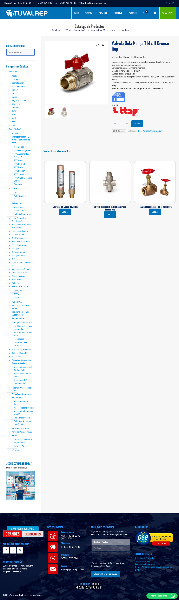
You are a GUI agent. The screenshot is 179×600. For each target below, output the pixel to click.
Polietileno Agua (19, 276)
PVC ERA (16, 283)
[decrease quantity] (114, 124)
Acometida (19, 147)
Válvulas (15, 450)
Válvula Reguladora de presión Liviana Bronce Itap (110, 208)
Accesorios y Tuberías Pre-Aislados (21, 226)
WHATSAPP (167, 13)
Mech (14, 118)
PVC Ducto (18, 167)
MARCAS (13, 72)
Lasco (14, 97)
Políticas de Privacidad (145, 558)
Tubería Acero (20, 383)
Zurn (14, 111)
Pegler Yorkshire (19, 100)
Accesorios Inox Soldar (24, 408)
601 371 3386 (46, 3)
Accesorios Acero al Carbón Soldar (23, 368)
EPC (16, 193)
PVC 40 (17, 294)
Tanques (18, 184)
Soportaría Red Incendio (20, 343)
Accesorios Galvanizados (20, 209)
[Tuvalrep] (27, 13)
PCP (13, 114)
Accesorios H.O (20, 380)
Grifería (15, 259)
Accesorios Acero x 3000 (22, 375)
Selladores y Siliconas (21, 349)
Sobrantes (16, 356)
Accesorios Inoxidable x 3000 (23, 412)
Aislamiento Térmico (21, 241)
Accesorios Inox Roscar (21, 402)
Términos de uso (142, 561)
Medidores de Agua (20, 269)
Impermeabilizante (20, 231)
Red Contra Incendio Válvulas (23, 334)
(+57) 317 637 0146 (67, 3)
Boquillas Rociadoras (23, 322)
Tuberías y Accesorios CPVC (21, 389)
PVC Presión (19, 171)
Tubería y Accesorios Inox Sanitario (23, 422)
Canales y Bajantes (22, 150)
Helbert (15, 90)
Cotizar (137, 124)
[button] (103, 45)
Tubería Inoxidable (22, 418)
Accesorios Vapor (19, 245)
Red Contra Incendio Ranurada (23, 327)
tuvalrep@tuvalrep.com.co (93, 3)
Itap (140, 131)
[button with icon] (6, 550)
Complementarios (20, 252)
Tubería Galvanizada (23, 214)
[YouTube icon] (169, 3)
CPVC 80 (18, 291)
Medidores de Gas (19, 272)
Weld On (15, 107)
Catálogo (56, 30)
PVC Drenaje (19, 164)
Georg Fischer (18, 83)
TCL (13, 125)
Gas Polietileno (18, 238)
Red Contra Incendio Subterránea (20, 313)
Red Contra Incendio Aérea (20, 307)
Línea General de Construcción (19, 219)
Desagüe (15, 248)
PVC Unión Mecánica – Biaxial (24, 179)
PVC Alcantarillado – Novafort (23, 155)
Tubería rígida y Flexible (21, 197)
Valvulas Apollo (21, 446)
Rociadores (19, 339)
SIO (13, 121)
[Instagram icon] (173, 3)
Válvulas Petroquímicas (22, 432)
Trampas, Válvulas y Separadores (23, 441)
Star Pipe (16, 104)
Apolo (14, 76)
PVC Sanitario (20, 174)
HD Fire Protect (18, 86)
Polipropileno (17, 279)
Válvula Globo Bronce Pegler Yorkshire (155, 206)
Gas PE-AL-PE (18, 234)
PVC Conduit (19, 160)
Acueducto (16, 133)
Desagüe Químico (19, 255)
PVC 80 (17, 298)
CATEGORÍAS (15, 129)
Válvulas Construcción (75, 30)
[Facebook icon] (166, 3)
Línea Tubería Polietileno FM (22, 264)
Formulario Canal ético (145, 564)
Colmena (16, 79)
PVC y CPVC (17, 302)
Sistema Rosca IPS (20, 353)
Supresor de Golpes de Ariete (65, 206)
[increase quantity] (126, 124)
